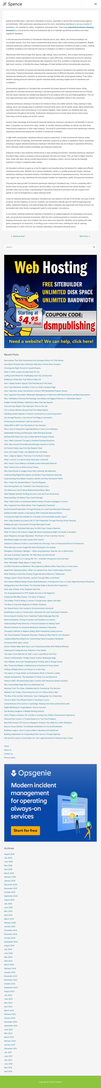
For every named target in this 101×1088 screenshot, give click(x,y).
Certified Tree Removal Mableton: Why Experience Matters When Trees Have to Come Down (41, 566)
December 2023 (10, 976)
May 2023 (8, 1003)
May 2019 (8, 1068)
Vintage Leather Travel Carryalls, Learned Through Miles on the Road (31, 578)
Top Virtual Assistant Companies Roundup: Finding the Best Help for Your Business (36, 635)
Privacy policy (9, 758)
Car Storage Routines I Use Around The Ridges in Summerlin (28, 418)
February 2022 (10, 1041)
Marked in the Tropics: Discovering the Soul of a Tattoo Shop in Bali (31, 692)
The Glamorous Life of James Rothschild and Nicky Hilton (27, 490)
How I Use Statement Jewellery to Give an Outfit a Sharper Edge (29, 387)
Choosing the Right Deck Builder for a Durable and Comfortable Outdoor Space (35, 517)
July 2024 (8, 949)
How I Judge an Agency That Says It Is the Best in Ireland (27, 456)
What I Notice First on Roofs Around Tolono (21, 467)
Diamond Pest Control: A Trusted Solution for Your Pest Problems (30, 719)
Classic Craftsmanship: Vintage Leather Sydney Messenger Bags (30, 658)
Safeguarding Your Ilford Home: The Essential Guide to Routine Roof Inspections (36, 585)
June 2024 (8, 953)
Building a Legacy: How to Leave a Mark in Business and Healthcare (31, 730)
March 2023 (9, 1010)
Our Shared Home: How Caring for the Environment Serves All (28, 608)
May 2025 (8, 911)
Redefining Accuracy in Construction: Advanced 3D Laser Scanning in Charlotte (36, 612)
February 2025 (10, 923)
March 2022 (9, 1037)
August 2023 (9, 991)
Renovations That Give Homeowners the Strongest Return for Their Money (34, 360)
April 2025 (8, 915)
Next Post (85, 236)
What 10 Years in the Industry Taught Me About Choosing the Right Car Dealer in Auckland (40, 532)
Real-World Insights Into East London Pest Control (24, 540)
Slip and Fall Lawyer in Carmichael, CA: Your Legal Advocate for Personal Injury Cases (38, 738)
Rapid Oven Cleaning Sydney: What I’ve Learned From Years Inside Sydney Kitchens (37, 570)
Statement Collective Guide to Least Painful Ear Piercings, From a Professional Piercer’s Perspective (44, 543)
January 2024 (9, 972)
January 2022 (9, 1045)
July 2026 (8, 858)
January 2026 (9, 881)
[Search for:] (50, 247)
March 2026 (9, 873)
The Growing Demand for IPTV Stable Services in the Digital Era (29, 593)
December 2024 (10, 930)
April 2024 (8, 961)
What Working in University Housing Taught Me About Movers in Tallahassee (34, 574)
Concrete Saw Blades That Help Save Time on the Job (25, 406)
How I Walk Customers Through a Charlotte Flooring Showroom (29, 441)
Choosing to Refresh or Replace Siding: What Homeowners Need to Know (33, 631)
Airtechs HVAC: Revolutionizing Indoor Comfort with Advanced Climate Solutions (36, 681)
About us (7, 750)
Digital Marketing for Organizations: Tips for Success (25, 707)
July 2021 (8, 1052)
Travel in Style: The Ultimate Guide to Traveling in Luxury (26, 700)
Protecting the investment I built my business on (23, 421)
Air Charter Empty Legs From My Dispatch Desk (23, 448)
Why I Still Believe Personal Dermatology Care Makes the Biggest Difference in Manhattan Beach (42, 399)
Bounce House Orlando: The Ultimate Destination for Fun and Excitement (33, 726)
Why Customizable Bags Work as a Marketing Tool (24, 685)
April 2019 (8, 1071)
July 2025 (8, 904)
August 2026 (9, 854)
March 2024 (9, 965)
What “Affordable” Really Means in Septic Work (22, 563)
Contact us (8, 754)
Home (6, 746)
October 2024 (9, 938)
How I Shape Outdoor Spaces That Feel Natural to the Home (28, 383)
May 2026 (8, 865)
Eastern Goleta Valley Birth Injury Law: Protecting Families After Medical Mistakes (36, 646)
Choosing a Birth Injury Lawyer (16, 643)
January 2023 (9, 1018)
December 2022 (10, 1022)
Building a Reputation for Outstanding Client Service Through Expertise (32, 734)
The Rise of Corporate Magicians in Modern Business (25, 604)
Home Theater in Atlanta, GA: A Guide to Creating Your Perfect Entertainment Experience (39, 715)
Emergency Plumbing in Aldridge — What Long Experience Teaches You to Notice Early (38, 551)
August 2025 (9, 900)
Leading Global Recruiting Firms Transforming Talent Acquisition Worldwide (33, 639)
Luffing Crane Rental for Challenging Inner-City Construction (28, 376)
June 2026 (8, 862)
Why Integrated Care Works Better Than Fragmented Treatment (29, 505)
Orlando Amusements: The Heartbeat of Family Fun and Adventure (30, 677)
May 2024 (8, 957)
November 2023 (10, 980)
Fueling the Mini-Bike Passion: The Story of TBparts (24, 597)
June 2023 (8, 999)
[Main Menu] (96, 4)
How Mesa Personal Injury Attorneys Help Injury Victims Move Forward (32, 364)
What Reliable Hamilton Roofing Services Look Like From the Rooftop (31, 494)
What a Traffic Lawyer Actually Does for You (22, 372)
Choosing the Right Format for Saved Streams (22, 368)
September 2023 (11, 988)
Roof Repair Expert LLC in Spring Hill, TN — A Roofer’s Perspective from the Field (36, 559)
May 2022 (8, 1033)
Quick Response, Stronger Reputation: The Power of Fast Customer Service (34, 536)
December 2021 (10, 1048)
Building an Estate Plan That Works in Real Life (22, 379)
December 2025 (10, 885)
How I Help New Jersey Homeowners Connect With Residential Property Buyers (35, 391)
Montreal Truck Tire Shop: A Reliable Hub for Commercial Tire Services (32, 688)
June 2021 (8, 1056)
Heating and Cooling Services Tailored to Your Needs (25, 650)
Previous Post (18, 236)
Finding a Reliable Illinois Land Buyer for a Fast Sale (24, 669)
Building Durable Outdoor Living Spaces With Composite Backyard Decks (33, 513)
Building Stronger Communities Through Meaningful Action (27, 524)
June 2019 (8, 1064)
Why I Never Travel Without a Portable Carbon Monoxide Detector (30, 463)
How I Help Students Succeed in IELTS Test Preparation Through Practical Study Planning (40, 521)
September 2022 (10, 1026)
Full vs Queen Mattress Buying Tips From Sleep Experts (26, 410)
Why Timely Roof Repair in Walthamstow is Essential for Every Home (31, 666)
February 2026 (10, 877)
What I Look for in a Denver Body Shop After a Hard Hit (26, 460)
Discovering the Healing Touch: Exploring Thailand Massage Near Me (31, 616)
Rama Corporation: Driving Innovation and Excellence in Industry (29, 620)
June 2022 (8, 1030)
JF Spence (12, 4)
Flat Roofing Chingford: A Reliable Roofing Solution (24, 711)
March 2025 (9, 919)
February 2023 (10, 1014)
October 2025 (9, 892)
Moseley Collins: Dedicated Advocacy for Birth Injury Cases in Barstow (32, 528)
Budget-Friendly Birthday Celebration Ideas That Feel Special (28, 402)
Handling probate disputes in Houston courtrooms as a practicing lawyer (32, 414)
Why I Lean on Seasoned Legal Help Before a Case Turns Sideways (31, 429)
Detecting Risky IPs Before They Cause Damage (23, 498)
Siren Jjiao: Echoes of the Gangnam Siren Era (22, 589)
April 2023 (8, 1007)
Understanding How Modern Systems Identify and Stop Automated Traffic (33, 479)
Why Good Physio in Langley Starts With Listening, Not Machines (30, 471)
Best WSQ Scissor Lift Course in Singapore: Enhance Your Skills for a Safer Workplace (38, 723)
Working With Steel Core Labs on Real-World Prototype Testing (29, 437)
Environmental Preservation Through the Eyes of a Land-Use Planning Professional (37, 509)
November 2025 (10, 888)
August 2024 (9, 946)
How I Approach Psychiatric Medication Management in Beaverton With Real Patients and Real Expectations (47, 395)
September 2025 (10, 896)
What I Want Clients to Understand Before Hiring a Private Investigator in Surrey (36, 501)
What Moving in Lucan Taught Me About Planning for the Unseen (30, 547)
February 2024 (10, 968)
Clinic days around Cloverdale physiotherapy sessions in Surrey (29, 444)
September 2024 (11, 942)
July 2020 (8, 1060)
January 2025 (9, 926)
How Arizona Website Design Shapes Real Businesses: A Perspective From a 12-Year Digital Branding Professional (49, 582)
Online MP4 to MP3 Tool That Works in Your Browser (25, 425)
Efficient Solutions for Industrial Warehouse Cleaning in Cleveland (30, 627)
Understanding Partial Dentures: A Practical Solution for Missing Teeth (32, 624)
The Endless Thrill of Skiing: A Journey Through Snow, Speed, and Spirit (32, 601)
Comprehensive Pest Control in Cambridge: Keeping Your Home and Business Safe (37, 704)
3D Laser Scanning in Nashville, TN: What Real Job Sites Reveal (29, 555)
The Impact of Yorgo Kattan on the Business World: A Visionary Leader (32, 673)
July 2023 (8, 995)
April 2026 (8, 869)
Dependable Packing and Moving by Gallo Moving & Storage (28, 433)
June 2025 (8, 907)
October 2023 (9, 984)
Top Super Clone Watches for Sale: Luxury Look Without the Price (30, 654)
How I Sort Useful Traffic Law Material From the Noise (25, 452)
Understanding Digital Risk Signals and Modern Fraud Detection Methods (33, 475)
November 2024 (10, 934)
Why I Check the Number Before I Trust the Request (25, 482)
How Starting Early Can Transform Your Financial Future (26, 486)
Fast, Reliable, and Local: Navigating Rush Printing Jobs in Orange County (33, 662)
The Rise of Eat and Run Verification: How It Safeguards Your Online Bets (33, 696)
